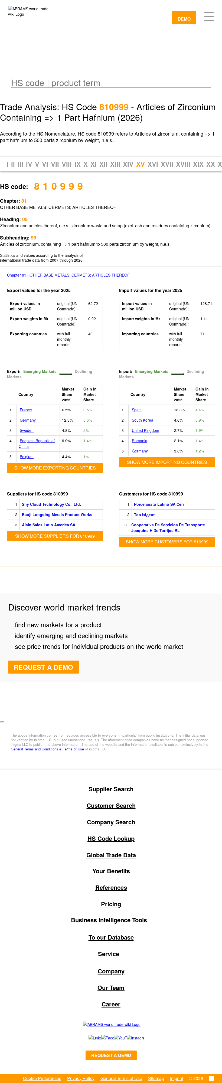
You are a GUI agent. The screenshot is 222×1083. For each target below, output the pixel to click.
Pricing (111, 904)
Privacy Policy (80, 1078)
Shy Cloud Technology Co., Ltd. (51, 504)
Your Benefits (111, 871)
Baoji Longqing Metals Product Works (57, 514)
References (111, 887)
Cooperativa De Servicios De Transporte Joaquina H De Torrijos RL (168, 527)
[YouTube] (114, 1038)
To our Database (111, 937)
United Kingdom (145, 430)
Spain (137, 409)
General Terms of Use (121, 1078)
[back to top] (2, 722)
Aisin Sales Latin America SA (48, 524)
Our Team (111, 987)
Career (111, 1004)
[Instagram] (130, 1038)
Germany (28, 420)
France (26, 409)
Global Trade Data (111, 855)
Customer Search (111, 805)
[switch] (65, 374)
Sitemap (156, 1078)
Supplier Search (111, 789)
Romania (139, 440)
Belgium (27, 456)
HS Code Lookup (111, 838)
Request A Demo (43, 667)
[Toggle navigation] (209, 16)
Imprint (176, 1078)
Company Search (111, 822)
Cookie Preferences (42, 1078)
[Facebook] (101, 1038)
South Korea (142, 420)
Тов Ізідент (144, 514)
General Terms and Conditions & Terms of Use (47, 748)
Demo (184, 19)
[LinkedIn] (89, 1038)
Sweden (27, 430)
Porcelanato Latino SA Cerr (159, 504)
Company (111, 971)
